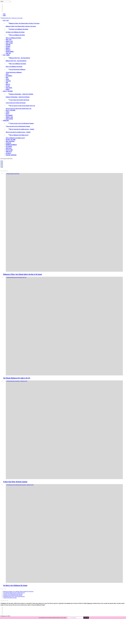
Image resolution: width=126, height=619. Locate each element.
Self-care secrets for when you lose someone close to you (18, 108)
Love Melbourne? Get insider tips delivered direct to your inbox (52, 617)
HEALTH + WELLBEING (8, 91)
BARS (7, 77)
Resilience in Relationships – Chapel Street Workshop (17, 97)
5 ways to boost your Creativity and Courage (16, 103)
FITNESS (7, 112)
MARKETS (8, 48)
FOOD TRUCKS (9, 88)
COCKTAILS (8, 81)
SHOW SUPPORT (9, 119)
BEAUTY (7, 113)
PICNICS (7, 89)
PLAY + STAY (6, 20)
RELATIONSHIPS (9, 115)
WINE (7, 82)
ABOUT (4, 15)
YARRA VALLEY (9, 151)
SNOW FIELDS (9, 148)
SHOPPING (8, 45)
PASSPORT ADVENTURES (11, 155)
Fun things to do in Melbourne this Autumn (15, 32)
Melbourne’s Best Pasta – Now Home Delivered (16, 61)
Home (4, 14)
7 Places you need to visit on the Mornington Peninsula (18, 126)
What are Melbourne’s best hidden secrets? (15, 138)
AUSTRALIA (8, 153)
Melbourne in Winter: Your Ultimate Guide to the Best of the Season (21, 26)
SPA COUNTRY (9, 146)
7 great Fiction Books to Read (10, 597)
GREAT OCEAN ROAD (10, 141)
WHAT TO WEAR (9, 43)
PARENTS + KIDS (9, 117)
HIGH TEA (8, 84)
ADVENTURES (6, 120)
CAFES (7, 74)
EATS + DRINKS (6, 55)
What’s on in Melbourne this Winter (13, 38)
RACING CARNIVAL (10, 51)
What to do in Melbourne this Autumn (14, 66)
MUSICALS (8, 50)
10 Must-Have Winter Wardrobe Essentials (15, 481)
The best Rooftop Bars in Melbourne (14, 72)
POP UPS (8, 86)
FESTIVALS (8, 46)
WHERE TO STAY (9, 41)
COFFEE (7, 79)
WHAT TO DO (8, 39)
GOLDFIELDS (8, 143)
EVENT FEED (8, 53)
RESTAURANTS (9, 76)
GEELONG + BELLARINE (10, 139)
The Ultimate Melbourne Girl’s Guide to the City (16, 378)
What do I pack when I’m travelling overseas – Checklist (18, 132)
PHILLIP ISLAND (9, 150)
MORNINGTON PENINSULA (11, 145)
